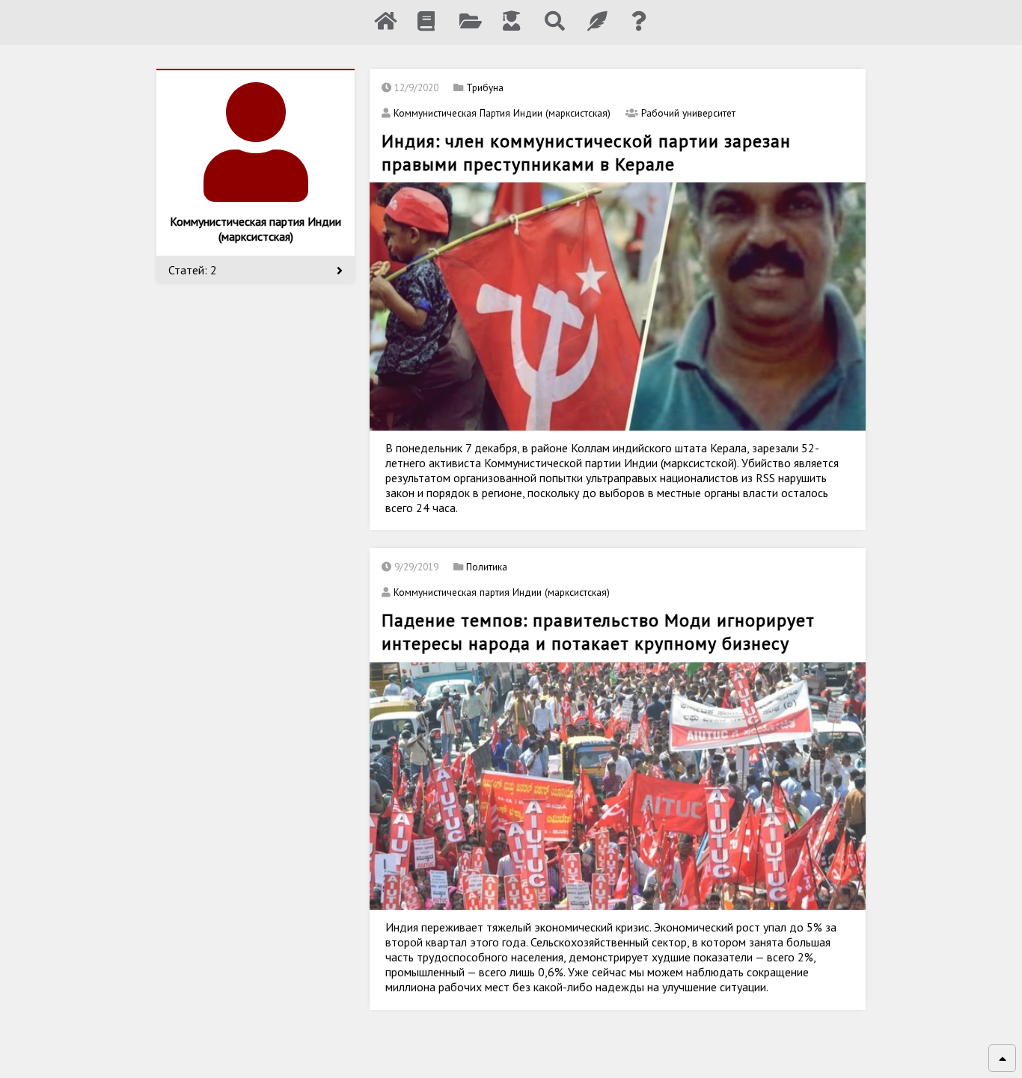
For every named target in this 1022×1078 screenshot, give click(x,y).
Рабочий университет (688, 113)
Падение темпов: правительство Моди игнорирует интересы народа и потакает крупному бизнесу (598, 632)
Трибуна (485, 87)
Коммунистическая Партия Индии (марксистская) (502, 113)
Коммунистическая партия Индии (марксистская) (502, 592)
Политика (486, 566)
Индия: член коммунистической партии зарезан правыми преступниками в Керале (586, 152)
